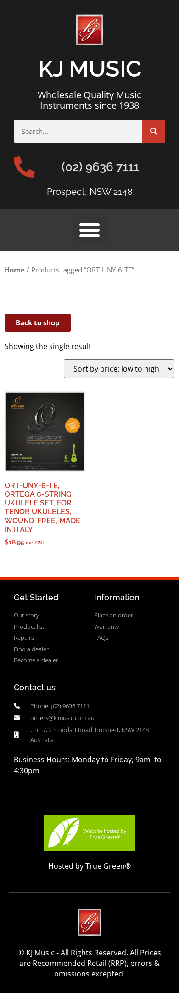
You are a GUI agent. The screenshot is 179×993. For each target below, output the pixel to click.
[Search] (153, 131)
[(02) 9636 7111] (24, 167)
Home (15, 269)
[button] (89, 229)
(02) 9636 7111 (100, 167)
